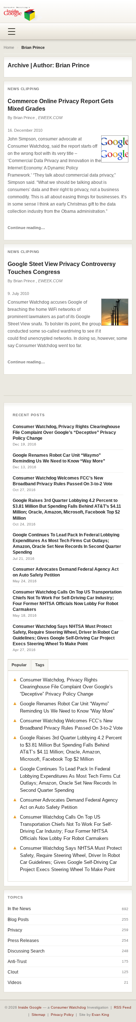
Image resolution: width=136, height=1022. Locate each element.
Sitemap (38, 1015)
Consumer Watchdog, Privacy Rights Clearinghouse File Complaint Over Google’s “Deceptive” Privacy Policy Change (66, 432)
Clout (13, 972)
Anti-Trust (17, 961)
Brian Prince (24, 117)
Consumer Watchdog (68, 1007)
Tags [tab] (39, 665)
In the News (19, 909)
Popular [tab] (19, 665)
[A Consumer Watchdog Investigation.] (23, 14)
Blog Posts (18, 919)
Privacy (15, 930)
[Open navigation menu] (11, 31)
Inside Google (30, 1007)
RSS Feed (122, 1007)
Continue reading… (26, 227)
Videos (14, 982)
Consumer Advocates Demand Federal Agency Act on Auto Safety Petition (66, 572)
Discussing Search (26, 951)
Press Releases (23, 940)
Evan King (100, 1015)
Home (9, 47)
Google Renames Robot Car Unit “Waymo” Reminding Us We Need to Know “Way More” (59, 458)
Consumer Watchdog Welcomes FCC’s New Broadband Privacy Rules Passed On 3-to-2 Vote (62, 481)
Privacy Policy (62, 1015)
